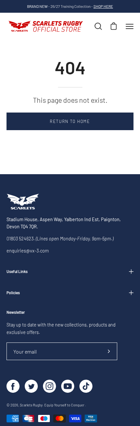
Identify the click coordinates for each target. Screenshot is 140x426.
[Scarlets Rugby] (46, 26)
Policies (13, 292)
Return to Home (70, 121)
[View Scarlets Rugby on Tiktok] (85, 386)
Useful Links (17, 271)
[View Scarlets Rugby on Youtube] (67, 386)
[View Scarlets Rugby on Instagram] (49, 386)
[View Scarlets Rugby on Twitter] (31, 386)
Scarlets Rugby (31, 405)
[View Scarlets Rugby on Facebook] (13, 386)
